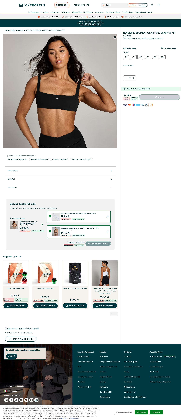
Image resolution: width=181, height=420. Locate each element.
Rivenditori (128, 382)
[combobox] (124, 5)
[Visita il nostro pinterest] (31, 400)
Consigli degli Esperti (143, 12)
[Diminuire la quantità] (126, 78)
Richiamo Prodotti (84, 387)
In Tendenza (33, 12)
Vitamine (65, 12)
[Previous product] (112, 314)
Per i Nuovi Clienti (113, 12)
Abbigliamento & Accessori (110, 362)
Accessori (99, 12)
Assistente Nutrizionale (139, 5)
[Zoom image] (115, 37)
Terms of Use (74, 418)
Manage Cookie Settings (124, 412)
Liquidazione (128, 12)
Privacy (126, 372)
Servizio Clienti (83, 357)
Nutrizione (104, 357)
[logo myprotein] (32, 5)
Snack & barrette (106, 377)
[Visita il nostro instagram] (6, 400)
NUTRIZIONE (62, 5)
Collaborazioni (129, 387)
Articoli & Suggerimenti (108, 367)
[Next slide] (117, 289)
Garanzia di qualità (131, 362)
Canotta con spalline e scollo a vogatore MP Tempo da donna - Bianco (105, 290)
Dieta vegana (105, 397)
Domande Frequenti (85, 362)
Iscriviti (11, 356)
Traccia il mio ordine (85, 377)
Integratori (54, 12)
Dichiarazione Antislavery (133, 367)
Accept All (156, 412)
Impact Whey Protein (15, 288)
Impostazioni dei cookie (14, 386)
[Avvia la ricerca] (103, 5)
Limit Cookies (141, 412)
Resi (79, 367)
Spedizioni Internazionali (87, 372)
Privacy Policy (63, 418)
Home (7, 30)
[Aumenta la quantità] (133, 78)
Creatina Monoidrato (45, 288)
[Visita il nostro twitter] (26, 400)
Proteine (44, 12)
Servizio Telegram (156, 367)
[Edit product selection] (108, 217)
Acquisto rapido (17, 306)
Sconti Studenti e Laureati (160, 377)
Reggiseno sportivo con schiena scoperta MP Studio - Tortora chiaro (38, 30)
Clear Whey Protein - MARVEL (75, 288)
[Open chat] (36, 400)
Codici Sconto (155, 362)
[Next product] (116, 314)
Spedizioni (81, 382)
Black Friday (154, 372)
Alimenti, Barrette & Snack (82, 12)
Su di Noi (127, 357)
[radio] (126, 57)
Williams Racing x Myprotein (160, 382)
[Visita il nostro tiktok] (16, 400)
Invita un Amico (162, 357)
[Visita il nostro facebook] (11, 400)
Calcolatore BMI (106, 392)
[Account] (152, 5)
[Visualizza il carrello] (158, 5)
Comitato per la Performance (135, 397)
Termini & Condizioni (131, 377)
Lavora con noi (129, 392)
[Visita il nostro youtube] (21, 400)
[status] (129, 78)
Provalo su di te (170, 48)
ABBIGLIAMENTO (81, 5)
